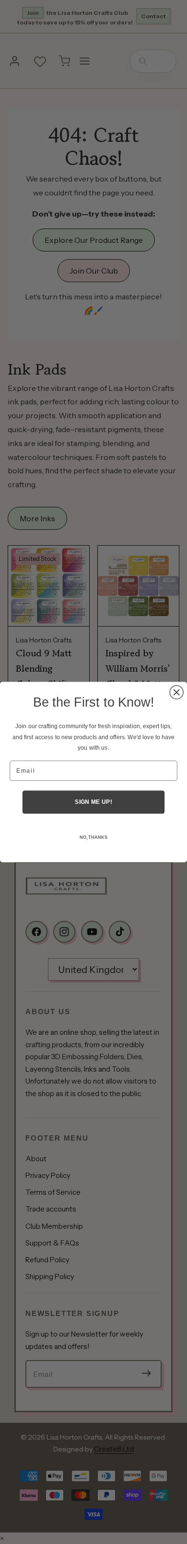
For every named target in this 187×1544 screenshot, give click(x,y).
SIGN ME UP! (93, 802)
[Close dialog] (176, 692)
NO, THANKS (93, 837)
